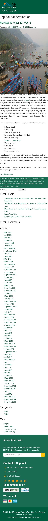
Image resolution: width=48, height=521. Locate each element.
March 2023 (8, 261)
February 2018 (9, 360)
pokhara (20, 183)
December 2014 (10, 399)
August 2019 (9, 328)
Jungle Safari (38, 181)
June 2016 (8, 370)
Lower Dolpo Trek (10, 214)
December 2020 (10, 301)
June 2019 (8, 333)
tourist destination (30, 183)
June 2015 (8, 394)
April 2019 (8, 338)
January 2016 (9, 383)
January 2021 (9, 299)
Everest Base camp (11, 181)
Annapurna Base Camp (12, 140)
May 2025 (7, 238)
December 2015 (10, 386)
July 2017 (7, 362)
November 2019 (10, 322)
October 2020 (9, 304)
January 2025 (9, 243)
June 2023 (8, 256)
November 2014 (10, 402)
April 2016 (8, 375)
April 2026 (8, 235)
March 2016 (8, 378)
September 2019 (10, 325)
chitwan (35, 178)
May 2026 (7, 232)
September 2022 (10, 275)
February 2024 (9, 248)
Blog (8, 178)
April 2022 (8, 283)
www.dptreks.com (6, 174)
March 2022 (8, 285)
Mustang (9, 183)
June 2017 (8, 365)
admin (33, 27)
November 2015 (10, 389)
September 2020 (10, 307)
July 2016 (7, 367)
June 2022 (8, 280)
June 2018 (8, 354)
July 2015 (7, 391)
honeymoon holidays (26, 181)
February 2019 (9, 344)
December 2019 (10, 320)
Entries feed (8, 426)
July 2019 (7, 330)
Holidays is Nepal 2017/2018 (15, 22)
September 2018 (10, 352)
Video (6, 414)
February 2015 (9, 397)
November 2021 (10, 291)
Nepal (27, 100)
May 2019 (7, 336)
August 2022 (9, 277)
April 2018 (8, 357)
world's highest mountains (9, 186)
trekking (40, 183)
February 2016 (9, 381)
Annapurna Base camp (24, 178)
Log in (6, 424)
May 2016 (7, 373)
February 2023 (9, 264)
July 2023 (7, 254)
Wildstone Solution (33, 517)
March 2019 (8, 341)
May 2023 (7, 259)
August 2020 (9, 309)
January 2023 (9, 267)
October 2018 (9, 349)
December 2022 (10, 269)
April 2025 (8, 240)
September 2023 (10, 251)
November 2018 (10, 346)
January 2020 (9, 317)
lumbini (2, 183)
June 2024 (8, 246)
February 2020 (9, 314)
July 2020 (7, 312)
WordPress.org (9, 432)
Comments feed (10, 429)
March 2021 (8, 296)
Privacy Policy (27, 515)
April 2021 (8, 293)
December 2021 (10, 288)
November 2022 (10, 272)
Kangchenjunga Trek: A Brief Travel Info (18, 217)
